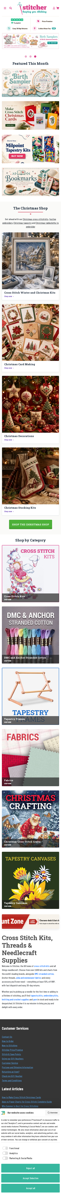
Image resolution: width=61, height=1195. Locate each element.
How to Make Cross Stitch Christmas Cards (21, 1097)
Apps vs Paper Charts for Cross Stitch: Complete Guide (27, 1101)
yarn (35, 999)
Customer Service (10, 1062)
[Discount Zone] (30, 921)
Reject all (30, 1168)
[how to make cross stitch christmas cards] (30, 115)
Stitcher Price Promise (12, 1049)
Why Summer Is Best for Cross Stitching (20, 1105)
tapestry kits (36, 995)
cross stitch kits (42, 965)
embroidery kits (51, 995)
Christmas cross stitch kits (35, 219)
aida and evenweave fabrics (28, 977)
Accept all (30, 1188)
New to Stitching (9, 1045)
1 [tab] (26, 56)
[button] (10, 8)
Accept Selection (30, 1178)
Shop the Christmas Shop (30, 524)
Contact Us (7, 1036)
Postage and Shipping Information (17, 1067)
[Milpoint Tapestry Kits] (30, 149)
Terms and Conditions (12, 1080)
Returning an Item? (10, 1071)
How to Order (8, 1041)
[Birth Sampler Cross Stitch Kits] (30, 82)
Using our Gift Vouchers (12, 1058)
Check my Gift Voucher (12, 1076)
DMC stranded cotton (44, 973)
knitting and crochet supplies (15, 999)
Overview (54, 1112)
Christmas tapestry (22, 222)
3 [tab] (35, 56)
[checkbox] (10, 1148)
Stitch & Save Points (11, 1054)
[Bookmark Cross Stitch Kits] (30, 181)
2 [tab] (30, 56)
